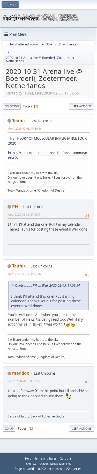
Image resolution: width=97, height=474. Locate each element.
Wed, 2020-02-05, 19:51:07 (24, 274)
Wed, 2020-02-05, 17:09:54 (24, 214)
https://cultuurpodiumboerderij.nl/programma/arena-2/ (47, 155)
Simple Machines (60, 463)
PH (15, 206)
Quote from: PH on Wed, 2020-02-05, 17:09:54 (47, 285)
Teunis (19, 120)
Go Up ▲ (66, 458)
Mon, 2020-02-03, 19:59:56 (25, 128)
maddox (20, 373)
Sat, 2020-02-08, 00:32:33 (24, 381)
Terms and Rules (45, 458)
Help (28, 458)
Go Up (9, 428)
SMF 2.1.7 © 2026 (37, 463)
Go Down (12, 106)
